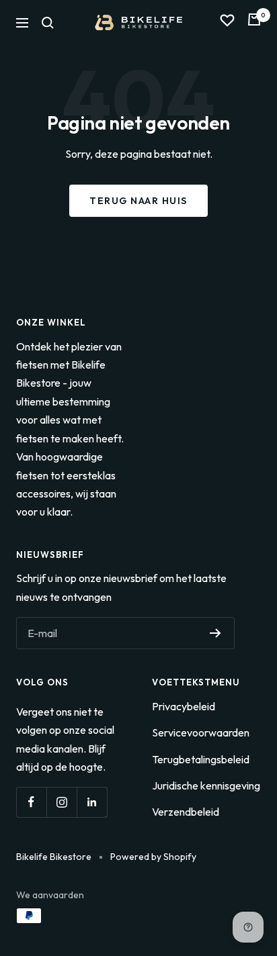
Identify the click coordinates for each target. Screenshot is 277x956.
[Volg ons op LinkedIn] (92, 802)
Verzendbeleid (185, 811)
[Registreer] (215, 633)
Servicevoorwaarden (200, 732)
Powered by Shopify (153, 857)
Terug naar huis (138, 201)
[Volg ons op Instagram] (61, 802)
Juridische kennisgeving (206, 785)
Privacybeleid (183, 706)
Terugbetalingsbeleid (200, 759)
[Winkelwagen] (254, 22)
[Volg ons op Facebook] (31, 802)
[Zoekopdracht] (48, 23)
